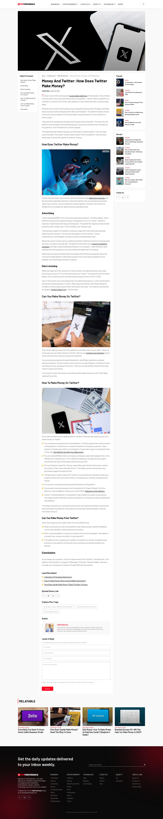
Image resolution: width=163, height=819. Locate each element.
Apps (85, 778)
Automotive (54, 778)
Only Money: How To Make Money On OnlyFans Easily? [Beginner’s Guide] (97, 732)
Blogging (127, 137)
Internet (127, 110)
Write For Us (136, 784)
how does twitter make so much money (58, 607)
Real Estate (54, 798)
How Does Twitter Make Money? (28, 81)
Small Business (55, 801)
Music (69, 789)
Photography (71, 792)
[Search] (143, 4)
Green (52, 792)
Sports (69, 795)
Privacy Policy (136, 787)
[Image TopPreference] (49, 628)
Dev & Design (87, 784)
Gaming (127, 100)
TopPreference (62, 625)
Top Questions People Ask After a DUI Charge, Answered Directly (134, 142)
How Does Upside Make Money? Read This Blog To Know (64, 730)
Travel (69, 801)
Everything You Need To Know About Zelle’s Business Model (31, 730)
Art (117, 778)
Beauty (102, 778)
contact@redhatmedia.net (28, 793)
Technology (109, 4)
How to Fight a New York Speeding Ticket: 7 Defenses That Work (133, 152)
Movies (127, 80)
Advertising (24, 86)
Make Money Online (62, 76)
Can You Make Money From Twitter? (27, 105)
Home (43, 76)
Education (119, 781)
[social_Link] (118, 197)
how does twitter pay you (86, 607)
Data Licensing (25, 89)
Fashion (102, 781)
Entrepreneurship (56, 789)
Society (96, 4)
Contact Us (136, 781)
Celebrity (127, 90)
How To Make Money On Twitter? (28, 99)
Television (70, 798)
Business (55, 4)
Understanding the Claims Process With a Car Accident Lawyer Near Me (133, 162)
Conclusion (24, 109)
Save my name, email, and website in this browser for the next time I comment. (68, 682)
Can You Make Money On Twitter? (27, 94)
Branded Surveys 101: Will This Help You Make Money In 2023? (128, 730)
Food (101, 784)
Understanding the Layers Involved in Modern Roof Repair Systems (133, 172)
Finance (53, 781)
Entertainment (70, 4)
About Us (135, 778)
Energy (53, 787)
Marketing (54, 795)
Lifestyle (84, 4)
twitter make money (51, 612)
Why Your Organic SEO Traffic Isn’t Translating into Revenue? (134, 182)
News (120, 4)
